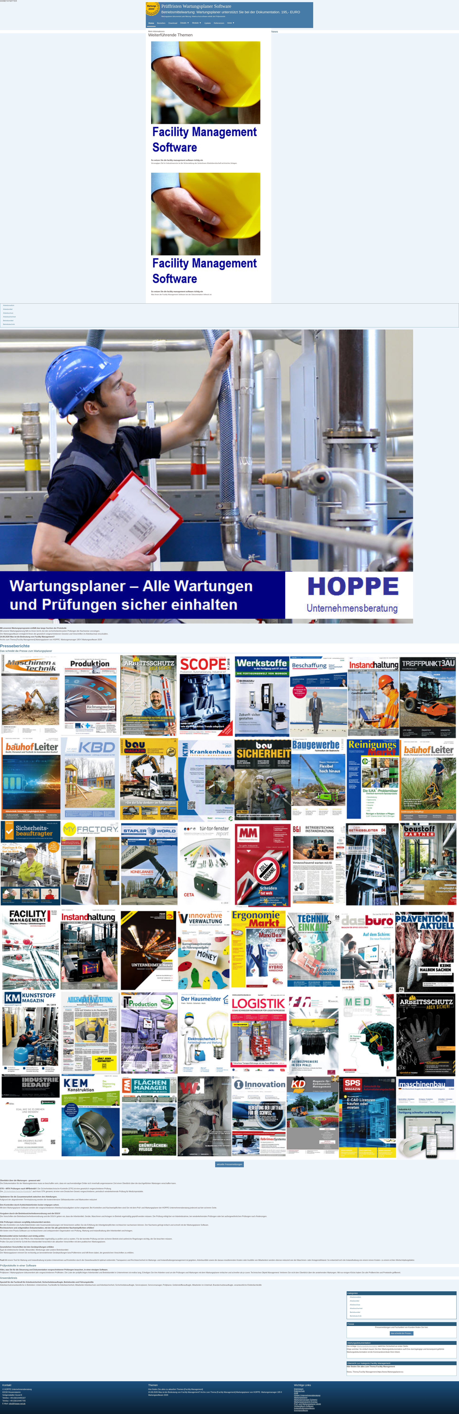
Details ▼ (184, 23)
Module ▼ (196, 23)
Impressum (298, 1389)
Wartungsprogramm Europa (305, 1402)
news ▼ (231, 23)
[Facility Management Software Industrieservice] (205, 155)
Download (172, 23)
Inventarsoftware (301, 1410)
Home (151, 23)
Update (207, 23)
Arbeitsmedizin (8, 305)
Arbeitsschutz (8, 313)
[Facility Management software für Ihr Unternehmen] (205, 287)
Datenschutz (299, 1391)
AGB (296, 1393)
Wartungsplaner (300, 1398)
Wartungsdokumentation (367, 1346)
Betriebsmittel (8, 321)
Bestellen (161, 23)
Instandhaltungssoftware (304, 1408)
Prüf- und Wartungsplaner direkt (307, 1404)
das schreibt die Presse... (401, 1333)
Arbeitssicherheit (9, 317)
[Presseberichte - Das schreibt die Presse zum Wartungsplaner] (229, 1159)
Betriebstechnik (9, 324)
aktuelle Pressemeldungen (229, 1164)
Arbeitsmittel (7, 309)
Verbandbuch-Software (304, 1406)
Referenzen (219, 23)
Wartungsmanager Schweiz (305, 1400)
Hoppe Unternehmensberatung (307, 1395)
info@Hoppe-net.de (17, 1404)
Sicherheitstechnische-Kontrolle (17, 1191)
